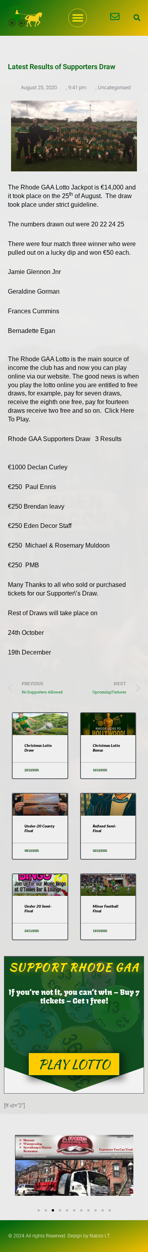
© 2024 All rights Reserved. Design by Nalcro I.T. (59, 1236)
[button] (77, 18)
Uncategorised (114, 87)
